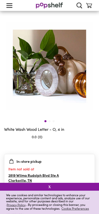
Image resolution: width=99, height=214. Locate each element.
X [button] (49, 187)
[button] (91, 147)
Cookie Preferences (75, 208)
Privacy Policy (16, 205)
